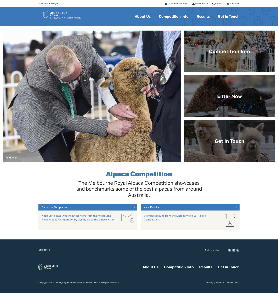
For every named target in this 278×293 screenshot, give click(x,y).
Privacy (209, 282)
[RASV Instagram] (238, 250)
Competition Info (174, 16)
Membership (212, 250)
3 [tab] (13, 158)
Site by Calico (233, 282)
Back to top (44, 249)
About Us (143, 16)
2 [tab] (10, 158)
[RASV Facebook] (230, 250)
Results (203, 16)
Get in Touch (229, 16)
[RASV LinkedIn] (234, 250)
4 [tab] (16, 158)
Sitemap (220, 282)
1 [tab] (7, 158)
